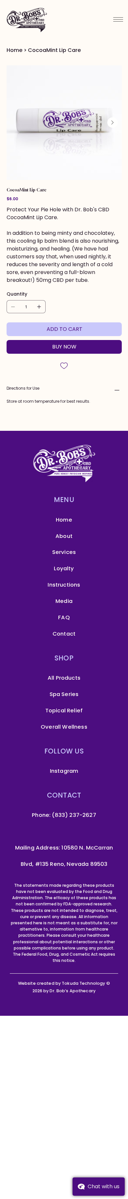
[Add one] (39, 306)
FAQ (64, 617)
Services (64, 552)
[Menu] (118, 19)
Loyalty (64, 568)
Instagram (64, 771)
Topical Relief (64, 710)
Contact (64, 634)
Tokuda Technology (84, 983)
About (64, 536)
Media (64, 601)
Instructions (64, 585)
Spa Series (64, 694)
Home (64, 520)
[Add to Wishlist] (64, 366)
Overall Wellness (64, 727)
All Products (64, 678)
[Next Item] (112, 122)
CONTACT (64, 795)
